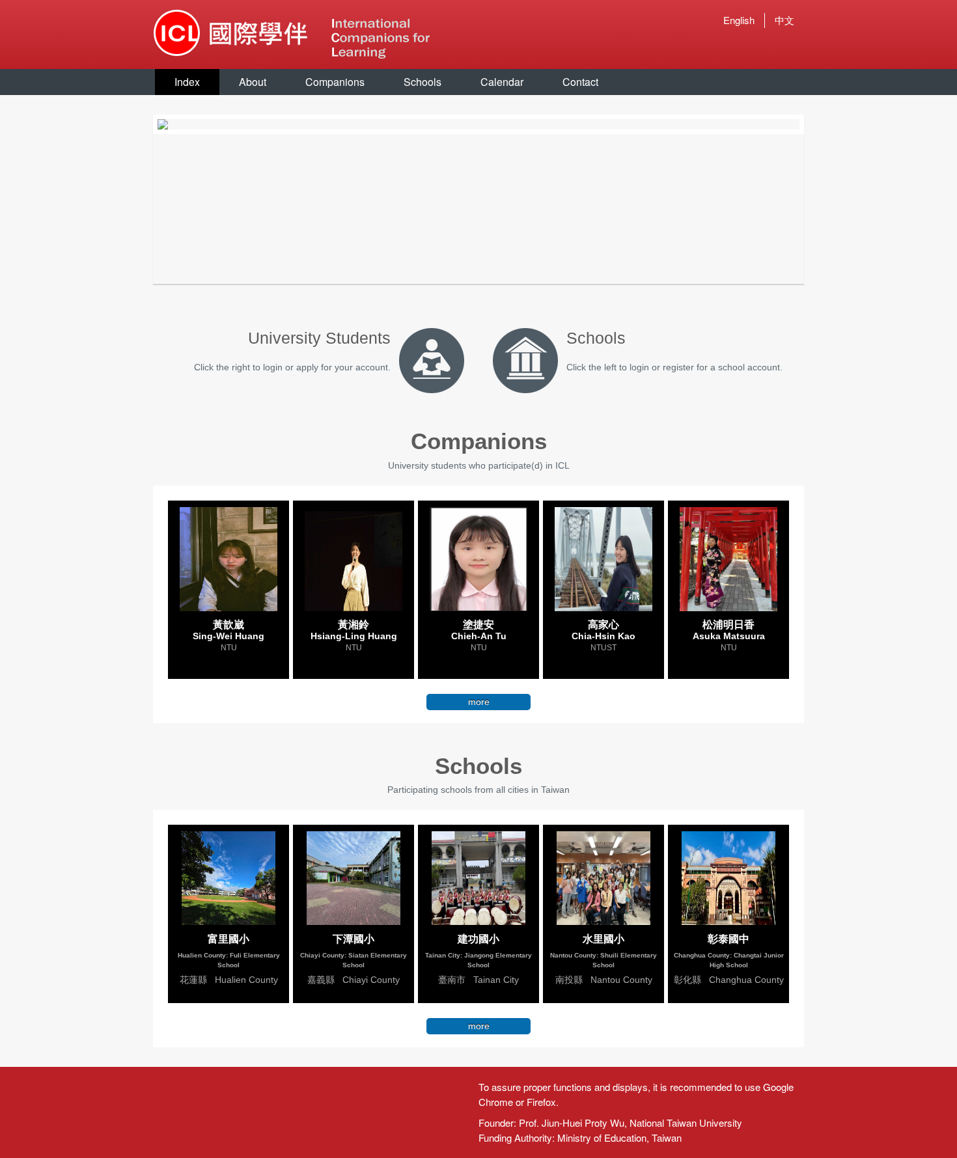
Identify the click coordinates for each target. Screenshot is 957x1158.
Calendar (501, 81)
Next (819, 124)
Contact (580, 81)
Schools (422, 81)
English (739, 20)
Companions (335, 81)
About (252, 81)
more (479, 701)
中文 (784, 20)
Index (187, 81)
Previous (138, 124)
